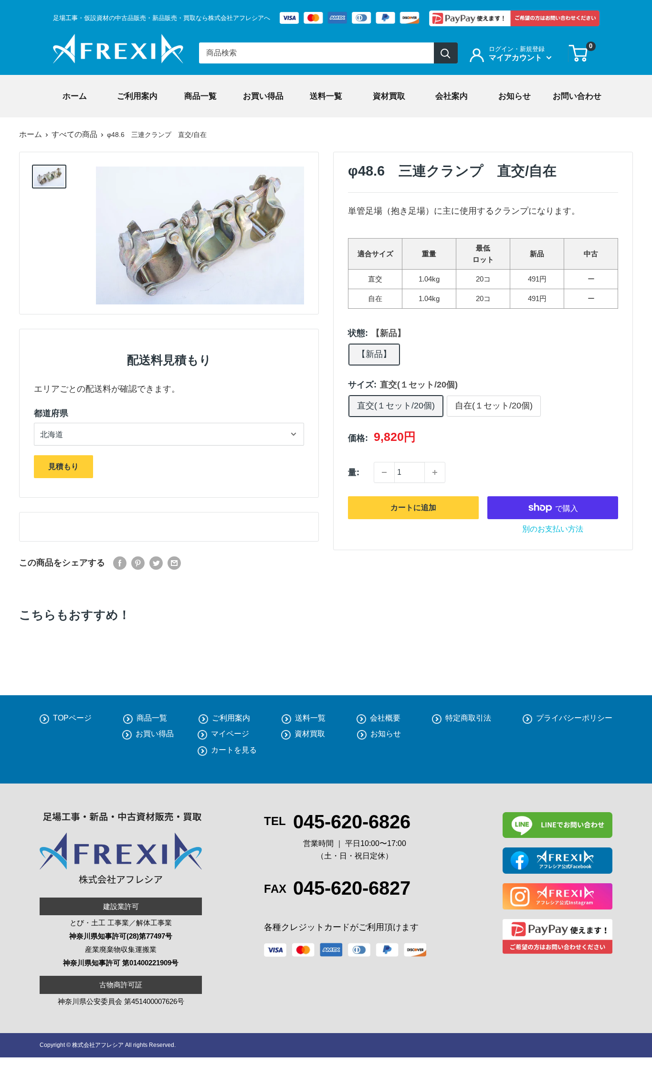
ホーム (30, 134)
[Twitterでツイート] (156, 563)
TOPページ (72, 718)
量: (353, 472)
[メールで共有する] (174, 563)
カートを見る (234, 750)
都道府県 (51, 413)
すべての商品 (74, 134)
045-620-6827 (351, 888)
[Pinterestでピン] (138, 563)
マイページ (230, 734)
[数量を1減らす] (384, 472)
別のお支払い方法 (552, 529)
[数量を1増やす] (435, 472)
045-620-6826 (351, 821)
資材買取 (309, 734)
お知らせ (385, 734)
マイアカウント (516, 57)
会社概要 (385, 718)
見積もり (63, 466)
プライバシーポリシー (574, 718)
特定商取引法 (468, 718)
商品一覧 (152, 718)
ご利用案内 (231, 718)
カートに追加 (413, 507)
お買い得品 (155, 734)
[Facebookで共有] (119, 563)
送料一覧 (310, 718)
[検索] (446, 52)
